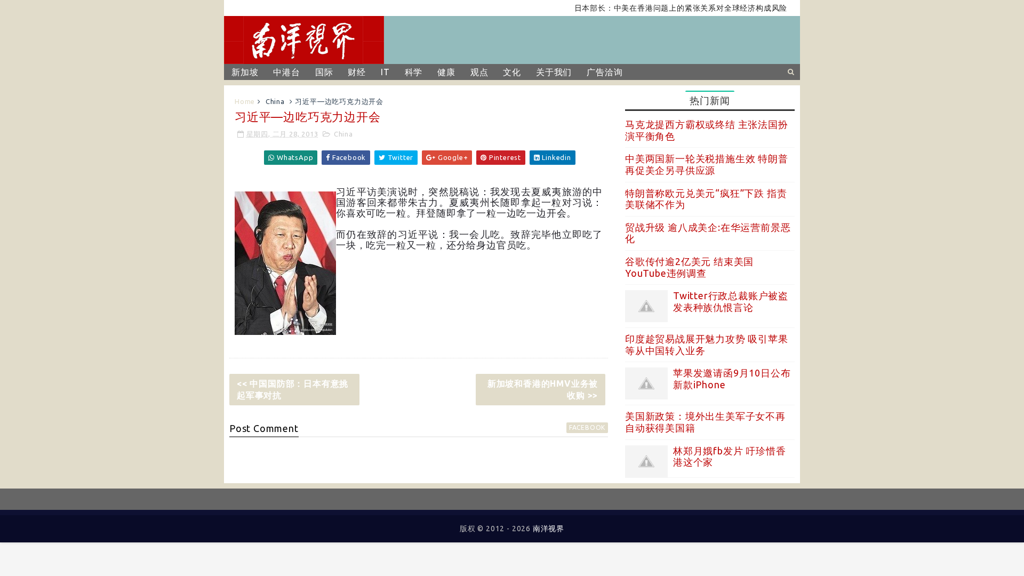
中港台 (286, 72)
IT (385, 72)
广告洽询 (604, 72)
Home (245, 101)
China (275, 101)
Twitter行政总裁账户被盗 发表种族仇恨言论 (730, 301)
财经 (357, 72)
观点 (479, 72)
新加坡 (244, 72)
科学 (414, 72)
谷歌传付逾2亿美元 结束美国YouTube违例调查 (689, 267)
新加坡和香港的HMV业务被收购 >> (542, 389)
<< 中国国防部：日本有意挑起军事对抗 (292, 389)
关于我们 (554, 72)
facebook (587, 427)
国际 (324, 72)
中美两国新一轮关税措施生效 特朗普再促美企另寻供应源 (706, 164)
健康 (446, 72)
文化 (512, 72)
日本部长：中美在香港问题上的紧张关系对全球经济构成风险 (671, 8)
